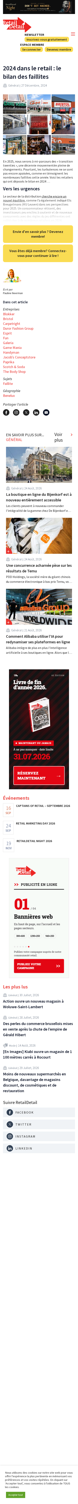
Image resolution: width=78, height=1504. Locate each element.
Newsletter (34, 35)
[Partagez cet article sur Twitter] (26, 412)
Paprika (8, 362)
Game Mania (12, 347)
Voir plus (58, 437)
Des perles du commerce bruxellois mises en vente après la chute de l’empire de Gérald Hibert (38, 1029)
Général (13, 85)
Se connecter (31, 49)
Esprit (7, 333)
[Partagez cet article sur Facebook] (6, 412)
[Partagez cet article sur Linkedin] (36, 412)
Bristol (8, 318)
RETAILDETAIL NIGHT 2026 (34, 841)
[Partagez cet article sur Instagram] (16, 412)
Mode (12, 1045)
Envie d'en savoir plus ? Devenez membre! (38, 234)
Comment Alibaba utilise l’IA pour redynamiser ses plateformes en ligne (38, 639)
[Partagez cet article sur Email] (46, 412)
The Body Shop (14, 371)
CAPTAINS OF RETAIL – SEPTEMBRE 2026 (43, 806)
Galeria (8, 342)
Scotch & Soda (14, 366)
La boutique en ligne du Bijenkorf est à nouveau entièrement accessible (39, 497)
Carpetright (11, 323)
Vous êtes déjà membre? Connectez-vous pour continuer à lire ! (38, 253)
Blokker (9, 314)
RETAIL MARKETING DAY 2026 (35, 823)
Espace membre (32, 45)
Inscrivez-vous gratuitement (47, 39)
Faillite (8, 383)
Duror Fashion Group (18, 328)
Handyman (11, 352)
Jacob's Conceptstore (19, 357)
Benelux (9, 395)
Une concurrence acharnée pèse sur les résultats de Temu (39, 568)
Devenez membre (59, 49)
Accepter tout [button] (15, 1495)
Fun (5, 338)
